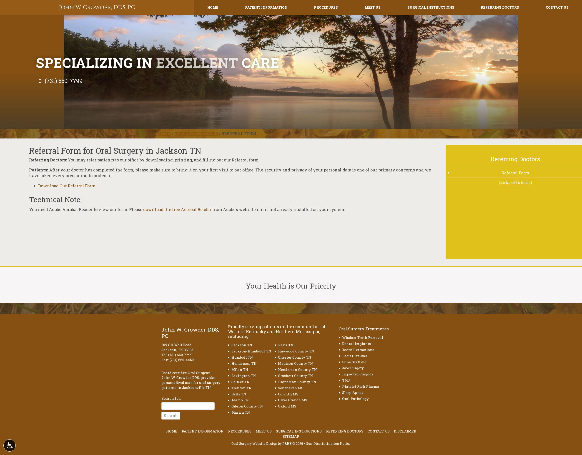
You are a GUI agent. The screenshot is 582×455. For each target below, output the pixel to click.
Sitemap (291, 436)
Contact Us (557, 7)
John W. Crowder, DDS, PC (97, 7)
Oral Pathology (355, 398)
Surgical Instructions (430, 7)
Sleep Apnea (353, 392)
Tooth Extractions (358, 349)
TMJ (346, 380)
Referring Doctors (500, 7)
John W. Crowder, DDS (180, 377)
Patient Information (266, 7)
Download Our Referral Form (66, 186)
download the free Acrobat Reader (177, 209)
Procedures (326, 7)
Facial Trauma (354, 356)
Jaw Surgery (353, 368)
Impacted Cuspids (357, 374)
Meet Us (373, 7)
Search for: (171, 398)
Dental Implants (356, 343)
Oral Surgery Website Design (254, 443)
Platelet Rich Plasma (360, 386)
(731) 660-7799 (180, 354)
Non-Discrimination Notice (328, 443)
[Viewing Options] (9, 445)
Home (212, 7)
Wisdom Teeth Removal (362, 337)
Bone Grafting (354, 362)
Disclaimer (405, 431)
